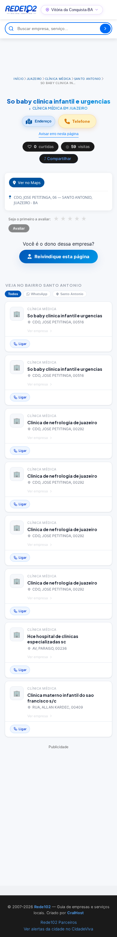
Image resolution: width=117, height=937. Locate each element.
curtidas (40, 147)
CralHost (75, 913)
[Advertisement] (58, 54)
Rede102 (42, 907)
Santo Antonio (71, 294)
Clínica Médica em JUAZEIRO (60, 108)
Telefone (81, 121)
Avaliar (19, 228)
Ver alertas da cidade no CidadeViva (58, 928)
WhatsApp (39, 294)
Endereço (43, 121)
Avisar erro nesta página (59, 134)
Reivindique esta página (61, 256)
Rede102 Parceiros (58, 922)
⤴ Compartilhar (57, 158)
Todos (13, 294)
